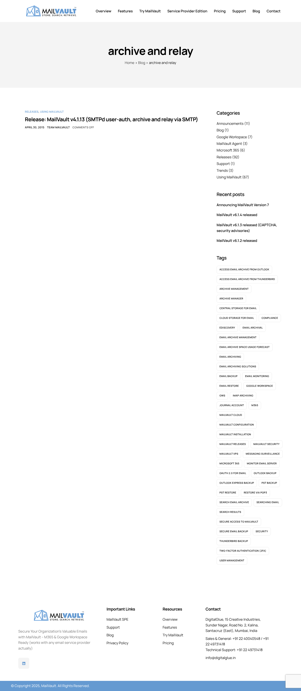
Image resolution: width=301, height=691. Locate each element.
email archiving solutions (237, 366)
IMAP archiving (243, 395)
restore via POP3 (255, 492)
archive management (234, 289)
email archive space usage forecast (244, 347)
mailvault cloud (230, 415)
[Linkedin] (23, 663)
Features (125, 11)
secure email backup (233, 531)
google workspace (259, 386)
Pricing (220, 11)
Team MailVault (58, 127)
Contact (274, 11)
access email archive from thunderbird (247, 279)
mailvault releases (232, 444)
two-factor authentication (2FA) (242, 551)
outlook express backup (236, 483)
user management (231, 560)
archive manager (231, 298)
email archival (253, 327)
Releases (32, 112)
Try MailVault (150, 11)
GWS (222, 395)
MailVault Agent (229, 143)
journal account (231, 405)
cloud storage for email (236, 318)
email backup (228, 376)
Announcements (230, 123)
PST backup (269, 483)
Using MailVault (52, 112)
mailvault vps (228, 454)
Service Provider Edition (187, 11)
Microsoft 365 (228, 150)
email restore (229, 386)
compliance (270, 318)
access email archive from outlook (244, 269)
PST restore (227, 492)
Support (239, 11)
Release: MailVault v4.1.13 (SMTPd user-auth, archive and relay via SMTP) (111, 119)
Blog (256, 11)
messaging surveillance (263, 454)
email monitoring (257, 376)
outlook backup (265, 473)
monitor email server (262, 463)
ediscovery (227, 327)
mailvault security (266, 444)
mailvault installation (235, 434)
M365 (254, 405)
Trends (222, 170)
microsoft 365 (229, 463)
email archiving (230, 357)
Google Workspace (232, 136)
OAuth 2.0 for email (232, 473)
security (262, 531)
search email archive (234, 502)
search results (230, 512)
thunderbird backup (233, 541)
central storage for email (238, 308)
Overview (103, 11)
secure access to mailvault (238, 521)
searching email (267, 502)
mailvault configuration (236, 424)
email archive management (237, 337)
